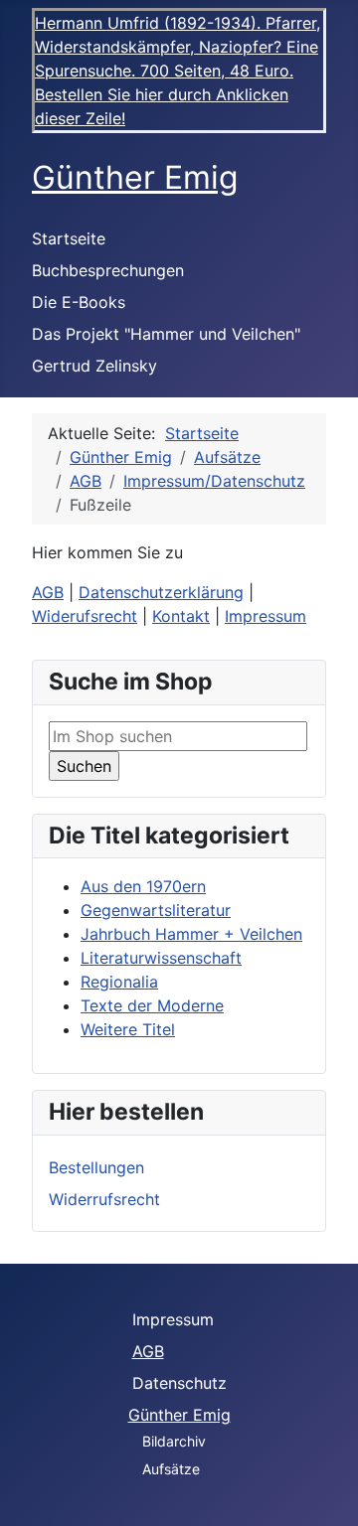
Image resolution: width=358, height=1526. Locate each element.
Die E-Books (78, 302)
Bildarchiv (174, 1441)
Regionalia (119, 982)
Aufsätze (171, 1468)
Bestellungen (96, 1167)
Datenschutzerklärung (161, 592)
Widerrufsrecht (104, 1199)
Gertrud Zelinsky (94, 366)
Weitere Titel (128, 1029)
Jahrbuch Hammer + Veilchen (191, 934)
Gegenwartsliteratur (156, 910)
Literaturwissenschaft (161, 958)
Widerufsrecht (84, 616)
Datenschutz (179, 1383)
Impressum (265, 616)
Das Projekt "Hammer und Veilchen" (166, 334)
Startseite (68, 238)
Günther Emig (179, 1415)
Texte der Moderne (152, 1005)
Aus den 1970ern (143, 886)
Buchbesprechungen (108, 270)
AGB (48, 592)
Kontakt (181, 616)
